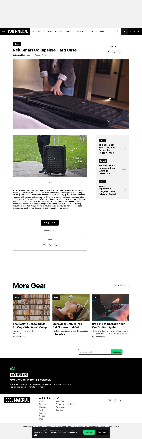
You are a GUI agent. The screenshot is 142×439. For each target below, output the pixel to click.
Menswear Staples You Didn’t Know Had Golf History (67, 327)
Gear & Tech (37, 31)
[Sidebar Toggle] (3, 31)
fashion (42, 404)
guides (42, 416)
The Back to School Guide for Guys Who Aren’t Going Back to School (30, 327)
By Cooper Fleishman (21, 55)
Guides (91, 31)
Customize (102, 432)
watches (42, 413)
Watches (58, 31)
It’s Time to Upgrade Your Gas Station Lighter (108, 325)
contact (59, 410)
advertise (60, 407)
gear (41, 401)
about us (60, 401)
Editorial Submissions (65, 404)
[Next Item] (60, 181)
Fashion (68, 31)
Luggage (47, 230)
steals (102, 31)
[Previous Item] (40, 181)
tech (41, 410)
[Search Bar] (117, 31)
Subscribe (134, 31)
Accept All (89, 432)
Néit (53, 230)
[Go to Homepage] (18, 31)
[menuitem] (38, 31)
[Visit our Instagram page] (124, 31)
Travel (49, 31)
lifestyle (42, 407)
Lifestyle (79, 31)
